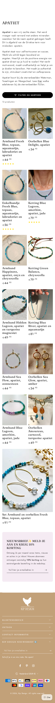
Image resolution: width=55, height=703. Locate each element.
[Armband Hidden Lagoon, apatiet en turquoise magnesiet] (14, 304)
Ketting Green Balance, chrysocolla (38, 271)
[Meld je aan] (46, 570)
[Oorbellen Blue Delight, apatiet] (40, 123)
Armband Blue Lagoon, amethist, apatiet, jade (12, 433)
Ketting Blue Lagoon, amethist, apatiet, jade (37, 208)
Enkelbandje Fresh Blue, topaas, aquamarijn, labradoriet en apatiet (12, 211)
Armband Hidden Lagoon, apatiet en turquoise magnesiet (14, 328)
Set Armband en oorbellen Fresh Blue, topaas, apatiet (25, 516)
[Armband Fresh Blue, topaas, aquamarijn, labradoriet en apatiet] (14, 123)
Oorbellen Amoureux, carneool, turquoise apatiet (40, 433)
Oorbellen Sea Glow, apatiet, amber (38, 380)
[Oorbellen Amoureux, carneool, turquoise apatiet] (40, 410)
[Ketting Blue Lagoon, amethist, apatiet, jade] (40, 185)
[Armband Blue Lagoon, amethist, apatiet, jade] (14, 410)
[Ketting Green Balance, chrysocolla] (40, 250)
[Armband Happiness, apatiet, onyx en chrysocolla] (14, 250)
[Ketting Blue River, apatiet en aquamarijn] (40, 304)
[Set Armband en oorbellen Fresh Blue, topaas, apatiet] (27, 480)
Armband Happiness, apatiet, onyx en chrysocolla (13, 273)
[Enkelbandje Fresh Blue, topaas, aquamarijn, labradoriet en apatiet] (14, 185)
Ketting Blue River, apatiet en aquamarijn (39, 326)
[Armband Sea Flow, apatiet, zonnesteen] (14, 359)
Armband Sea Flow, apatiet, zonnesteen (11, 380)
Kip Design (22, 693)
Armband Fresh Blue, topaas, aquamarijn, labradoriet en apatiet (13, 148)
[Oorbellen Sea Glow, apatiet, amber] (40, 359)
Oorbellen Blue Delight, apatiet (39, 142)
